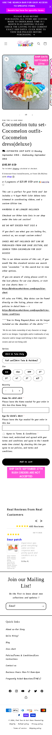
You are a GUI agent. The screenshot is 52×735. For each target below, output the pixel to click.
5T (27, 378)
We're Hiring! (12, 636)
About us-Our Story (15, 629)
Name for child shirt (12, 398)
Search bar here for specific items (26, 10)
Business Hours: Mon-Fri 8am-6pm (23, 672)
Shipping (16, 169)
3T (6, 378)
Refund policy (23, 724)
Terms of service (19, 728)
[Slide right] (32, 115)
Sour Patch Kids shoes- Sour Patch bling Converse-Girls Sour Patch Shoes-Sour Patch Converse (12, 560)
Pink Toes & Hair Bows (25, 720)
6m (6, 372)
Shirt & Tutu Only (14, 354)
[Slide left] (19, 115)
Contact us (11, 665)
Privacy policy (37, 724)
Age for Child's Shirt (12, 416)
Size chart (11, 649)
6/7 (37, 378)
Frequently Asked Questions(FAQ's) (23, 678)
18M (29, 372)
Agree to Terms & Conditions (21, 434)
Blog (8, 642)
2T (40, 372)
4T (17, 378)
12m (18, 372)
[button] (6, 43)
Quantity (6, 385)
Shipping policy (35, 728)
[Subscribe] (43, 606)
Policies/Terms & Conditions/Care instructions (22, 657)
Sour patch (14, 539)
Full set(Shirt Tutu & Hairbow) (21, 360)
